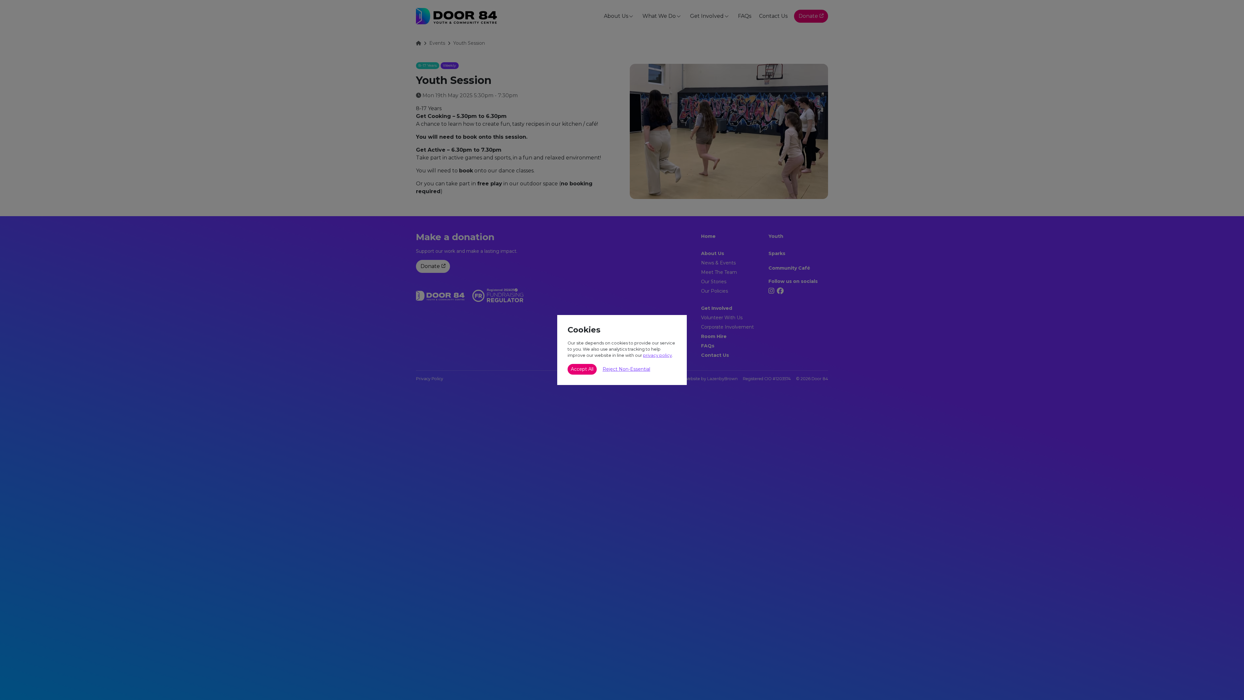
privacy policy (657, 355)
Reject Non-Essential (626, 369)
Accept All (582, 369)
